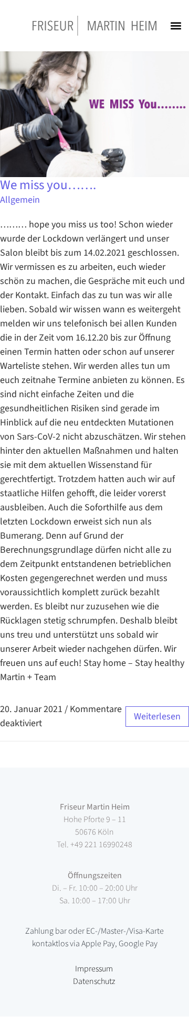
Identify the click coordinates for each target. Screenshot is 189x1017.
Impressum (94, 969)
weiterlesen (157, 716)
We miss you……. (48, 185)
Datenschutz (94, 981)
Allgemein (20, 199)
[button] (175, 26)
